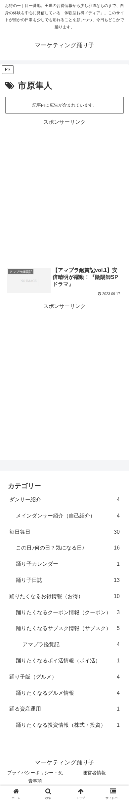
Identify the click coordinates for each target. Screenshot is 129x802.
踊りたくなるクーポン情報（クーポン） (68, 612)
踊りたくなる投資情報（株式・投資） (68, 725)
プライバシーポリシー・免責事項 (35, 777)
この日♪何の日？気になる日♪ (68, 548)
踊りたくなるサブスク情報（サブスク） (68, 628)
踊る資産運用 (64, 709)
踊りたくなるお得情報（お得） (64, 596)
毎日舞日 (64, 532)
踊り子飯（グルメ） (64, 677)
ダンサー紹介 (64, 499)
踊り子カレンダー (68, 564)
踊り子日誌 (68, 580)
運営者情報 (94, 772)
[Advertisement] (64, 191)
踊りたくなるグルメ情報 (68, 693)
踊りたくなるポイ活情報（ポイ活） (68, 660)
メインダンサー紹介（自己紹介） (68, 515)
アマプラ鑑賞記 (71, 644)
